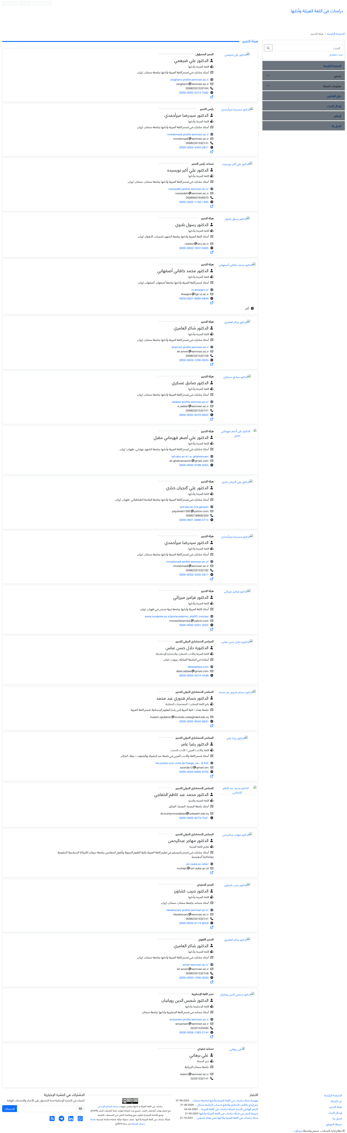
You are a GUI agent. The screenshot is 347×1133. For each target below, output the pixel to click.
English (9, 3)
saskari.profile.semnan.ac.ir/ (190, 401)
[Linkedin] (71, 1119)
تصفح (337, 75)
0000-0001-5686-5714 (194, 519)
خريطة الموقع (334, 1123)
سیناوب (298, 1130)
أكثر (247, 308)
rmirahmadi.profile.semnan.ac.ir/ (187, 561)
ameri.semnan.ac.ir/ (196, 964)
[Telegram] (61, 1119)
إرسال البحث (334, 105)
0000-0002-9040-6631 (194, 721)
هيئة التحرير (335, 1106)
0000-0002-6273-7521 (194, 817)
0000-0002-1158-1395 (194, 201)
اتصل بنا (336, 125)
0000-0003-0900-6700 (194, 771)
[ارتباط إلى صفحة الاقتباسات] (212, 96)
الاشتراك (10, 1108)
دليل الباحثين (334, 95)
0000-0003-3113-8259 (194, 922)
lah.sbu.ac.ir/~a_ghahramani (190, 456)
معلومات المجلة (332, 85)
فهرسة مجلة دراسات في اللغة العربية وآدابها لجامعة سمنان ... (224, 1100)
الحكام (337, 115)
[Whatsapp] (80, 1119)
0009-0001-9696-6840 (194, 298)
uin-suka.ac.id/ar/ (197, 863)
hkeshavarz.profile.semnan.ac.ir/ (187, 909)
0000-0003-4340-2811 (194, 147)
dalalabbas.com (198, 666)
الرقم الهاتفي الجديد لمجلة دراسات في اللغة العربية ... (228, 1108)
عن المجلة (336, 1100)
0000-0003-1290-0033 (194, 359)
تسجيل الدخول (41, 3)
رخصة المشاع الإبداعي (108, 1106)
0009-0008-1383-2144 (194, 1032)
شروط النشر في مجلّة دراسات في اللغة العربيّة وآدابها (228, 1113)
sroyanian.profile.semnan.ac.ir (189, 1019)
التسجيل (25, 3)
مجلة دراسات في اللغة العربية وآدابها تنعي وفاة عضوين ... (226, 1117)
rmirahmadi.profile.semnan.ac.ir (188, 134)
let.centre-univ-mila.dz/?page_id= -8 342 (182, 762)
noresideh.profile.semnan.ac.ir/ (188, 188)
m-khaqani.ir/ (200, 289)
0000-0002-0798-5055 (194, 464)
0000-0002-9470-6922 (194, 414)
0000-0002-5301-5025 (194, 624)
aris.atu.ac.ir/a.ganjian (194, 506)
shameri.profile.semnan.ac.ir (190, 346)
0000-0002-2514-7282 (194, 92)
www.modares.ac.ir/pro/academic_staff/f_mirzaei (177, 616)
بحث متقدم (336, 54)
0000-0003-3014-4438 (194, 675)
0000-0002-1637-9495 (194, 247)
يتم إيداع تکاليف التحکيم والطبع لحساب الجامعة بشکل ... (226, 1104)
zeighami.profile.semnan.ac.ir (189, 79)
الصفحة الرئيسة (336, 33)
